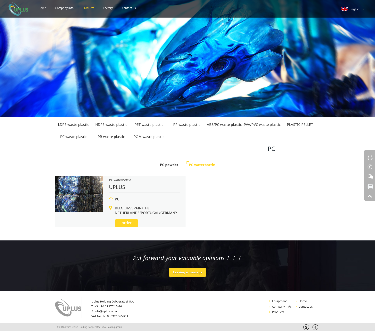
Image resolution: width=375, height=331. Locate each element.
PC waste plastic (73, 136)
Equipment (279, 301)
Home (42, 8)
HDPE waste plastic (111, 124)
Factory (108, 8)
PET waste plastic (149, 124)
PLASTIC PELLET (300, 124)
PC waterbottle (202, 164)
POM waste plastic (149, 136)
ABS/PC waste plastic (224, 124)
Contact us (129, 8)
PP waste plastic (186, 124)
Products (88, 8)
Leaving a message (187, 272)
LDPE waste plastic (73, 124)
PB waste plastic (111, 136)
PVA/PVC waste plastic (262, 124)
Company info (64, 8)
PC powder (169, 164)
